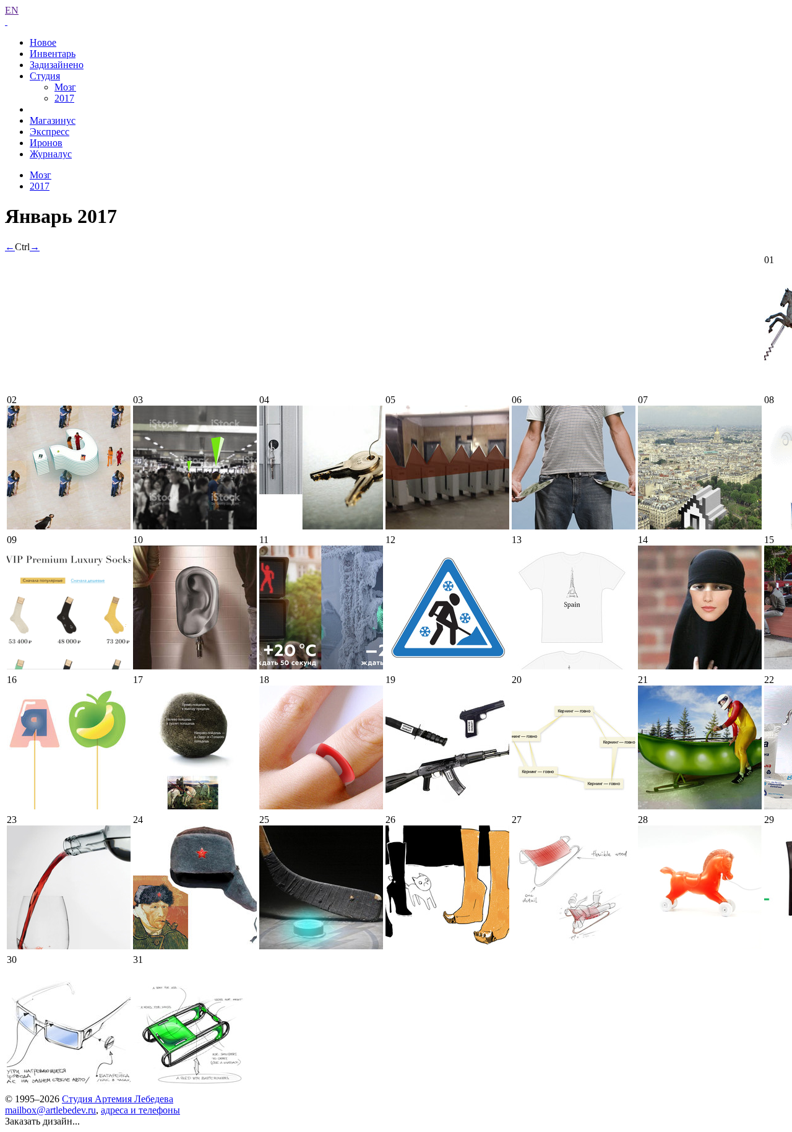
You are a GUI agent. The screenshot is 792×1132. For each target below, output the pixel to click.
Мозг (65, 87)
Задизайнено (57, 64)
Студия (45, 76)
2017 (64, 98)
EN (12, 10)
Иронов (46, 142)
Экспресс (49, 131)
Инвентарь (52, 53)
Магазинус (52, 120)
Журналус (51, 154)
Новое (43, 42)
